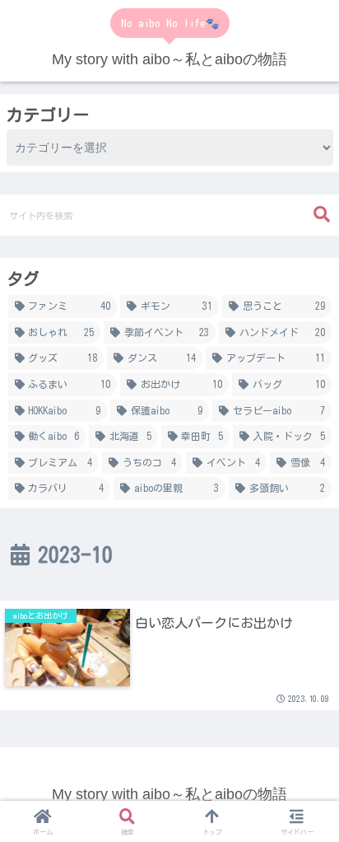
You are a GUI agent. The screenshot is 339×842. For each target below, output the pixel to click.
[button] (322, 214)
